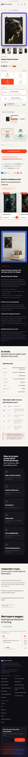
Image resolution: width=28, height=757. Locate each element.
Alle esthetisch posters (7, 188)
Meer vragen (7, 605)
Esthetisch (9, 10)
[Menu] (18, 4)
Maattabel (24, 70)
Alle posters (3, 697)
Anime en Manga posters (6, 694)
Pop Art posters (4, 691)
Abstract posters (4, 684)
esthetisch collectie (5, 323)
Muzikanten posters (19, 695)
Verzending (3, 709)
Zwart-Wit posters (5, 681)
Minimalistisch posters (19, 684)
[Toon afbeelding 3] (15, 50)
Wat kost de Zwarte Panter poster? (12, 580)
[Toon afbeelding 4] (20, 50)
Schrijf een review (7, 626)
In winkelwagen (14, 151)
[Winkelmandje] (24, 4)
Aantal (2, 144)
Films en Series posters (19, 678)
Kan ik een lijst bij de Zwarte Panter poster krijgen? (12, 599)
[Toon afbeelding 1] (3, 50)
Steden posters (18, 681)
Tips (2, 706)
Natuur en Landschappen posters (20, 688)
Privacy (2, 716)
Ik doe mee (19, 739)
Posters (5, 10)
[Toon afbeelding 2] (9, 50)
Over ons (3, 703)
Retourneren (3, 713)
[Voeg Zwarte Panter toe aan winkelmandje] (14, 217)
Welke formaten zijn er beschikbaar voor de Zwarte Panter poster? (12, 591)
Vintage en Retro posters (6, 688)
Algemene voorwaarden (6, 719)
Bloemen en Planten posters (20, 692)
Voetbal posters (4, 678)
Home (2, 10)
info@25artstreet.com (5, 672)
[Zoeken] (21, 4)
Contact (2, 722)
